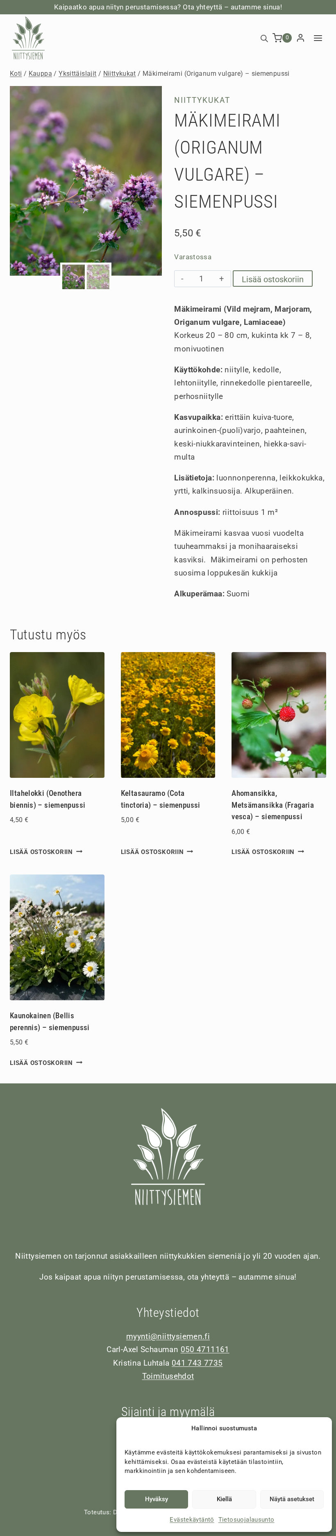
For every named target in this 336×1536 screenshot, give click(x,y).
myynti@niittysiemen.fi (168, 1336)
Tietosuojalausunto (246, 1519)
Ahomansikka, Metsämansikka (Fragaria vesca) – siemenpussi (273, 804)
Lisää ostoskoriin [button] (41, 851)
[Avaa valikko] (317, 38)
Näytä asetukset (292, 1499)
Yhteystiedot (168, 1312)
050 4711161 (205, 1349)
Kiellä (224, 1499)
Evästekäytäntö (192, 1519)
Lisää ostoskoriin (273, 279)
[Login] (300, 38)
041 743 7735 (197, 1363)
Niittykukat (202, 100)
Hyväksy (156, 1499)
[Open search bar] (264, 38)
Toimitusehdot (168, 1376)
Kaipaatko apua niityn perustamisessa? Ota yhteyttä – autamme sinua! (168, 7)
